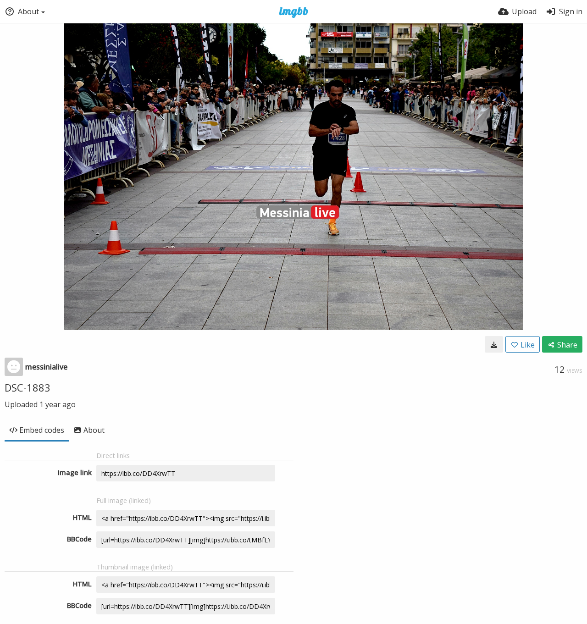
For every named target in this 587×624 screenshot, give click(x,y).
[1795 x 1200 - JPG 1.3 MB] (494, 344)
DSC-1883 (27, 387)
